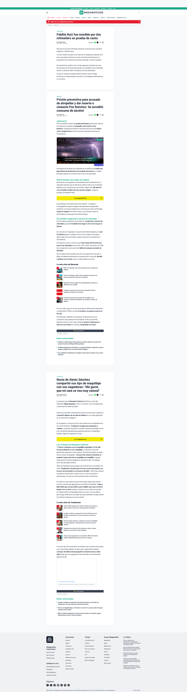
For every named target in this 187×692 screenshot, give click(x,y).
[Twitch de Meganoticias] (68, 686)
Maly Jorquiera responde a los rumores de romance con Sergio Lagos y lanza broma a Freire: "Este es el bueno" (79, 614)
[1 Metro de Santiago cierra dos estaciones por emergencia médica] (80, 272)
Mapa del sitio (112, 690)
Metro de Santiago (89, 660)
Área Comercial (50, 655)
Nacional (77, 17)
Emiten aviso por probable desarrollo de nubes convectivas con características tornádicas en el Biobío (131, 661)
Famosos (87, 651)
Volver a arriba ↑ (137, 690)
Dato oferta (68, 666)
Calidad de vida (69, 649)
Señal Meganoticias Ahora (53, 666)
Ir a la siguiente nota (80, 198)
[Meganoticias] (92, 12)
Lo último (52, 17)
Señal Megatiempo (51, 672)
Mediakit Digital (50, 658)
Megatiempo (107, 649)
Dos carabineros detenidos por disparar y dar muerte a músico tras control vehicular (80, 353)
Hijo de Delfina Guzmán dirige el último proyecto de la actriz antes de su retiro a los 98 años (131, 649)
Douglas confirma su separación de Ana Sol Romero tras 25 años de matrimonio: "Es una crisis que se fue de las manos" (78, 603)
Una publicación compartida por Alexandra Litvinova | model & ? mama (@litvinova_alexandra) (80, 584)
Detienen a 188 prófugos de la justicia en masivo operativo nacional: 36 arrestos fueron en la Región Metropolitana (79, 343)
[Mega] (47, 690)
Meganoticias (107, 646)
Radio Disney (107, 663)
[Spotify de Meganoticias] (65, 686)
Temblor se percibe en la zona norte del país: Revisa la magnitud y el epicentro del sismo (131, 667)
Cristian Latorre (62, 394)
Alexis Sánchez (69, 404)
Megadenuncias (121, 17)
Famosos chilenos (62, 594)
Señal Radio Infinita (51, 675)
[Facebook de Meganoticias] (47, 686)
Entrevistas (68, 663)
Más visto (65, 17)
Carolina (106, 660)
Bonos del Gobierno (90, 649)
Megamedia (107, 640)
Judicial (65, 333)
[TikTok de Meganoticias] (61, 686)
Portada (72, 17)
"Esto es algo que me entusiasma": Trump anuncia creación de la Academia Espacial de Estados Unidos (131, 642)
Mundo (89, 17)
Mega (105, 643)
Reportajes (68, 660)
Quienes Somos (50, 652)
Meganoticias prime (71, 657)
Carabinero (97, 8)
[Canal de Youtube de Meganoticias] (58, 686)
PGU (86, 654)
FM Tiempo (107, 657)
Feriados (87, 643)
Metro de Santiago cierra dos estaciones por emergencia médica (130, 654)
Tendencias (96, 17)
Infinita (106, 651)
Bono (114, 8)
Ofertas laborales (89, 646)
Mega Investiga (111, 17)
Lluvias (91, 8)
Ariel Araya (61, 114)
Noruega (110, 8)
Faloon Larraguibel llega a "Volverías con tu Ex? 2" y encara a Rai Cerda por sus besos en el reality (80, 608)
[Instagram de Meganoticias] (54, 686)
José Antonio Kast (89, 640)
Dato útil (84, 17)
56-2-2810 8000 (96, 690)
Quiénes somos (104, 690)
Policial (59, 333)
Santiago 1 (103, 8)
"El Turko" (86, 8)
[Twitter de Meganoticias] (51, 686)
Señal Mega (49, 669)
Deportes (102, 17)
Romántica (106, 654)
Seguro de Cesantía (90, 657)
